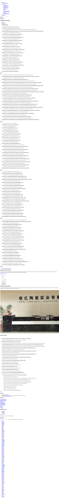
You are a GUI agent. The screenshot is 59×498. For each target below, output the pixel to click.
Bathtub (5, 12)
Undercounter (5, 6)
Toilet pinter (1, 406)
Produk (3, 4)
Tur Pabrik (5, 3)
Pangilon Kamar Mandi (6, 11)
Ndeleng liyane (2, 273)
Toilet (4, 8)
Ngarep (3, 2)
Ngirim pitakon (2, 414)
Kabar (2, 14)
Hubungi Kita (3, 15)
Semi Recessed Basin (3, 404)
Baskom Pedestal (2, 403)
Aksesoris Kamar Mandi (7, 13)
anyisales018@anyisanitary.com (8, 396)
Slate (4, 10)
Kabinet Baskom (6, 5)
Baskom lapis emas (6, 7)
